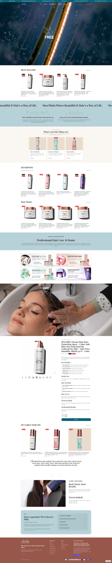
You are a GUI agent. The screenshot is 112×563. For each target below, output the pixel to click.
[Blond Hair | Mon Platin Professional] (74, 273)
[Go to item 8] (47, 377)
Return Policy (52, 550)
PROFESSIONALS (52, 4)
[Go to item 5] (36, 377)
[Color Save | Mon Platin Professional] (38, 260)
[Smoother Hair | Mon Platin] (74, 260)
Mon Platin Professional (66, 339)
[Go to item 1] (22, 377)
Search (51, 543)
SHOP (45, 4)
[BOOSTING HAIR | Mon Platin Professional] (38, 273)
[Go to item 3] (29, 377)
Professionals (52, 546)
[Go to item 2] (25, 377)
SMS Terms (52, 553)
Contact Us (52, 544)
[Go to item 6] (39, 377)
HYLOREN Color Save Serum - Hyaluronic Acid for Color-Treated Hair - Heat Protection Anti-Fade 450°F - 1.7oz (82, 92)
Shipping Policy (53, 548)
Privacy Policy (52, 552)
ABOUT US (66, 4)
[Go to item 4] (32, 377)
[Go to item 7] (43, 377)
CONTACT (60, 4)
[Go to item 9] (50, 377)
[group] (56, 33)
